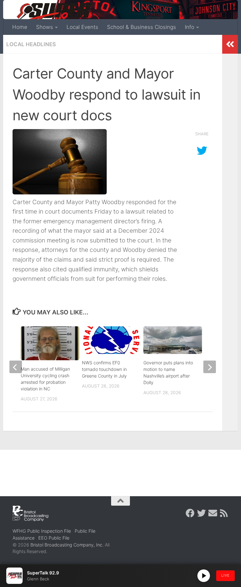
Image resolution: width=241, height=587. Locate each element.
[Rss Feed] (224, 513)
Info (189, 27)
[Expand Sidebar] (230, 44)
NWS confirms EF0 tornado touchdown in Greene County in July (104, 369)
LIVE (225, 575)
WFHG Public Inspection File (42, 531)
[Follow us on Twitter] (201, 513)
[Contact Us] (212, 513)
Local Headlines (31, 44)
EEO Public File (53, 538)
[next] (209, 367)
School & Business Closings (141, 27)
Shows (44, 27)
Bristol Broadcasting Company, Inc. (67, 544)
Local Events (82, 27)
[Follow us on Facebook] (190, 513)
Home (19, 27)
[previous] (15, 367)
